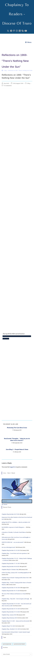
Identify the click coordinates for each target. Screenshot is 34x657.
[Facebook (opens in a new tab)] (11, 31)
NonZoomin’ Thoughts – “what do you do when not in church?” (17, 439)
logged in (13, 467)
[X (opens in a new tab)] (8, 31)
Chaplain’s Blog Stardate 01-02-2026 (11, 550)
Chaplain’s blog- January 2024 (9, 615)
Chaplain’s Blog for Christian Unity (10, 569)
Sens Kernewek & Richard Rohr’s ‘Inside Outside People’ (16, 632)
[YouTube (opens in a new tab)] (25, 31)
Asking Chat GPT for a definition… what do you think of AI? (16, 522)
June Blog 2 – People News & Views (17, 449)
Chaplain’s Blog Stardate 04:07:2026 (11, 514)
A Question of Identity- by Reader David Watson (14, 532)
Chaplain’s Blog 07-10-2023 (8, 626)
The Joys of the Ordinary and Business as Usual (14, 593)
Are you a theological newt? (8, 547)
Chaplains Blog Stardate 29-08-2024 (11, 587)
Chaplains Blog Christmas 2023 (9, 618)
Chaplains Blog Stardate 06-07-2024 (11, 590)
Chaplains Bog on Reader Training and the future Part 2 (15, 577)
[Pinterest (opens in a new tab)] (14, 31)
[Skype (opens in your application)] (22, 31)
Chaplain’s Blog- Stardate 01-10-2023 (11, 629)
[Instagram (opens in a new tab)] (16, 31)
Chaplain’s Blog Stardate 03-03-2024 (11, 608)
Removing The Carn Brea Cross (17, 427)
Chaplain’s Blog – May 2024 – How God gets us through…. (16, 598)
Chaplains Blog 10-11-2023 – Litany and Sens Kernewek (15, 621)
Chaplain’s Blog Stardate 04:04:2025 (10, 566)
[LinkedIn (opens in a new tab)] (19, 31)
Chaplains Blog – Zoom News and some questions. (14, 553)
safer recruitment (19, 644)
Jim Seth (6, 83)
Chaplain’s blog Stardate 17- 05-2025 (11, 563)
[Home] (2, 70)
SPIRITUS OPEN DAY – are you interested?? (13, 542)
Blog (28, 83)
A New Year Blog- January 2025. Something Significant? (15, 572)
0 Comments (8, 85)
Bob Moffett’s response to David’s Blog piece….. (14, 527)
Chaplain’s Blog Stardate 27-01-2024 (11, 611)
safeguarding (7, 644)
